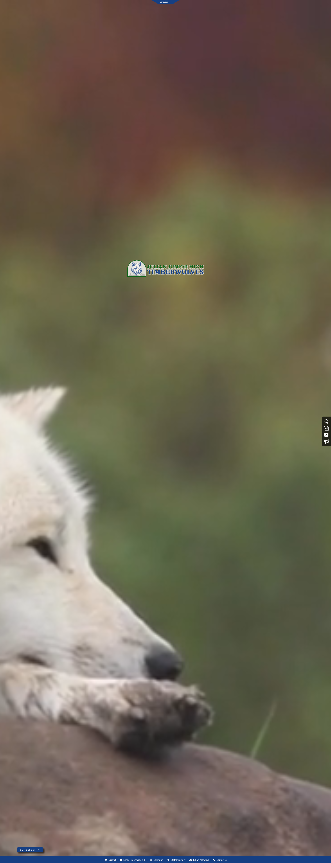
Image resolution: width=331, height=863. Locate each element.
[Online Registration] (326, 428)
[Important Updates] (326, 441)
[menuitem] (110, 859)
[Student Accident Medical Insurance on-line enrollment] (326, 435)
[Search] (298, 5)
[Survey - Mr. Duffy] (326, 421)
